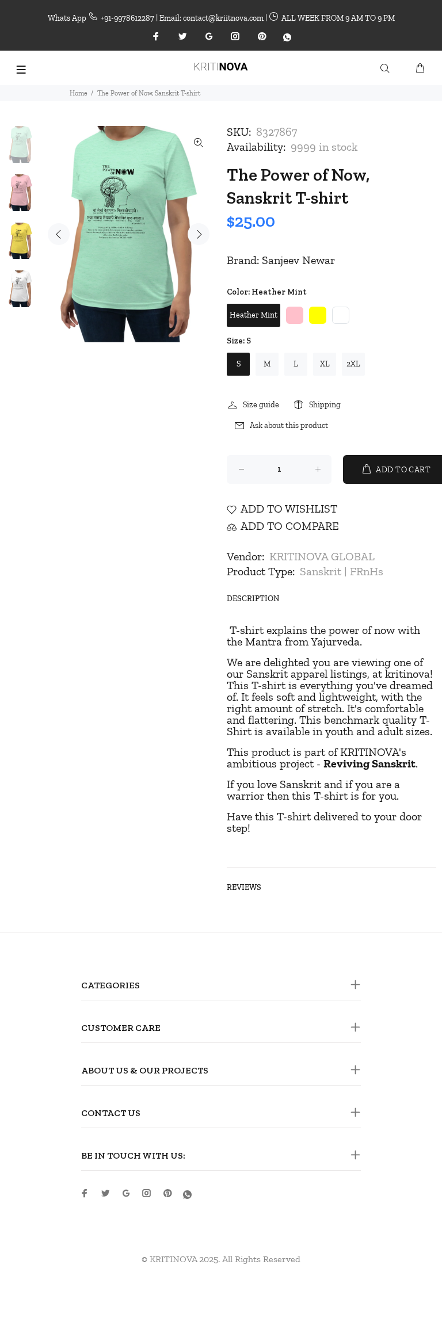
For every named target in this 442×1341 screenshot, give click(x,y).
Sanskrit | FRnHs (341, 571)
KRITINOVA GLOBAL (322, 556)
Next (198, 234)
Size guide (261, 405)
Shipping (325, 405)
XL (325, 364)
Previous (59, 234)
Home (78, 93)
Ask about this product (289, 425)
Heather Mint (253, 315)
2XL (353, 364)
